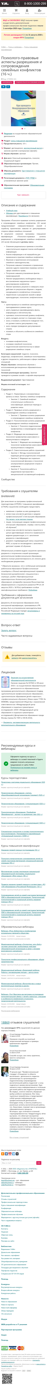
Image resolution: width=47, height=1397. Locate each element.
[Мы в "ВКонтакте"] (4, 1392)
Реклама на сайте (7, 1241)
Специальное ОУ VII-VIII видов (12, 1274)
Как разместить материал (10, 1258)
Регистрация (39, 13)
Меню (4, 13)
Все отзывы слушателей (19, 1137)
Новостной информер (9, 1308)
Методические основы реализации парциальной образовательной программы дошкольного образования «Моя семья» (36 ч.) (20, 874)
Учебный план (11, 211)
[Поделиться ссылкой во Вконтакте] (3, 86)
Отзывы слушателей (8, 1199)
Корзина (16, 13)
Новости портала (7, 1305)
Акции (4, 1335)
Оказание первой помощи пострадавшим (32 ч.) (20, 850)
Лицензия (8, 134)
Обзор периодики (7, 1311)
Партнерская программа (11, 1330)
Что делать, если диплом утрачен (19, 519)
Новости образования (9, 1302)
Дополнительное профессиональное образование (23, 1193)
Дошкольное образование (10, 1252)
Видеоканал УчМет (8, 1249)
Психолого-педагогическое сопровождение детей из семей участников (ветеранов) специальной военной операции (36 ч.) (22, 861)
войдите (15, 658)
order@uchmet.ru (7, 1185)
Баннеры (4, 1238)
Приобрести (23, 216)
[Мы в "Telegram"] (11, 1392)
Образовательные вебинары (11, 1211)
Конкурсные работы (8, 1293)
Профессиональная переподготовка (14, 1202)
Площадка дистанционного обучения (14, 1268)
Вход (27, 13)
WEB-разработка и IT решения (14, 1324)
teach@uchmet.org (7, 1180)
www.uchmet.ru (40, 1364)
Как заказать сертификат (10, 1255)
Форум (4, 1319)
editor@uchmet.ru (7, 1183)
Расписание (5, 1196)
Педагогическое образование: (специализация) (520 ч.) (23, 804)
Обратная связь (7, 1235)
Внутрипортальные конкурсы (11, 1287)
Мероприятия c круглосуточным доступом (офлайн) (20, 1217)
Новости (5, 1299)
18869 (5, 1022)
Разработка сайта (6, 1366)
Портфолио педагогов (9, 1271)
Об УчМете (5, 1226)
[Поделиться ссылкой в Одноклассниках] (8, 86)
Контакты (4, 1229)
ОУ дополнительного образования (13, 1264)
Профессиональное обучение (12, 1214)
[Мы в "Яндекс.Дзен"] (15, 1392)
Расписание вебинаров (10, 1011)
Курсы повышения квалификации (13, 1205)
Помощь (4, 1279)
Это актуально (6, 1314)
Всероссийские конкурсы (10, 1290)
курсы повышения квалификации (24, 141)
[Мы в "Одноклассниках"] (8, 1392)
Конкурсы (5, 1284)
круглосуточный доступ (33, 148)
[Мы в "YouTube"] (19, 1392)
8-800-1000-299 (35, 3)
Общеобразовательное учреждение (14, 1261)
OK (39, 1163)
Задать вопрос (9, 630)
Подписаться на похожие (29, 82)
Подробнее (27, 28)
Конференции (6, 1208)
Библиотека (6, 1246)
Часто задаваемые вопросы (11, 1220)
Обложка (9, 213)
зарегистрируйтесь (29, 658)
